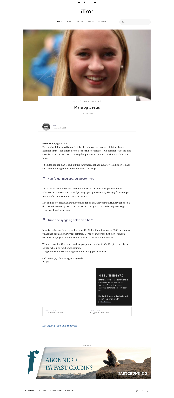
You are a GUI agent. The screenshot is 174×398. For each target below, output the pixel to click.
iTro (87, 11)
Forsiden (30, 391)
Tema (59, 22)
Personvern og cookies (62, 391)
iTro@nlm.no (106, 302)
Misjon (90, 22)
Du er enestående (54, 312)
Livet (68, 22)
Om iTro (42, 391)
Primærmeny (27, 22)
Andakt (79, 22)
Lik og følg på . (59, 325)
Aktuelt (102, 22)
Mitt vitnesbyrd (91, 101)
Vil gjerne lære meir (99, 312)
